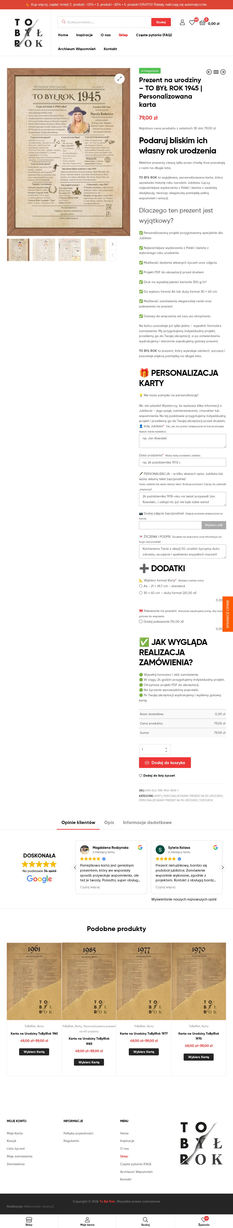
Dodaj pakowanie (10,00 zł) (164, 621)
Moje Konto (15, 1133)
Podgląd (39, 985)
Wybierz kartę (34, 1052)
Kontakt (110, 48)
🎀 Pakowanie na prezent (158, 611)
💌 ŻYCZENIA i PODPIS (155, 536)
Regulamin (71, 1141)
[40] (192, 22)
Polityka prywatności (78, 1133)
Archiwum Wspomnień (77, 48)
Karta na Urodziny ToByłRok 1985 (89, 1041)
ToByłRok (206, 800)
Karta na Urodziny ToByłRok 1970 (198, 1036)
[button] (119, 79)
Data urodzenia (151, 455)
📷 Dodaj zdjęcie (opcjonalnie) (161, 513)
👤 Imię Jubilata (151, 426)
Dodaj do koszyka (168, 762)
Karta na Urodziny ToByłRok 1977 (144, 1033)
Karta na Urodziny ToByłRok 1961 (34, 1033)
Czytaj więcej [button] (90, 887)
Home (63, 35)
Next (112, 244)
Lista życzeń (16, 1148)
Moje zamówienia (19, 1156)
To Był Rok (107, 1201)
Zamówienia (16, 1164)
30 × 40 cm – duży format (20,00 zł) (170, 593)
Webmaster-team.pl (39, 1206)
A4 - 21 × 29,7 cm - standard (164, 586)
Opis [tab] (109, 822)
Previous (112, 255)
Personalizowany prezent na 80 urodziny (192, 796)
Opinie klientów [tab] (78, 822)
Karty (158, 796)
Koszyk (11, 1141)
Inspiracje (84, 35)
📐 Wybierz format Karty (158, 580)
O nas (106, 35)
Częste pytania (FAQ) (154, 35)
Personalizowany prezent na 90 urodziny (168, 800)
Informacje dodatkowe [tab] (147, 822)
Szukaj (161, 22)
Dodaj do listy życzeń (159, 775)
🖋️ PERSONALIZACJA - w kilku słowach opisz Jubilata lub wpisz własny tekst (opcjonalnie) (181, 476)
